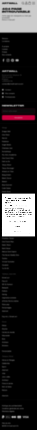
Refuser (18, 226)
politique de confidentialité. (15, 216)
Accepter (17, 231)
